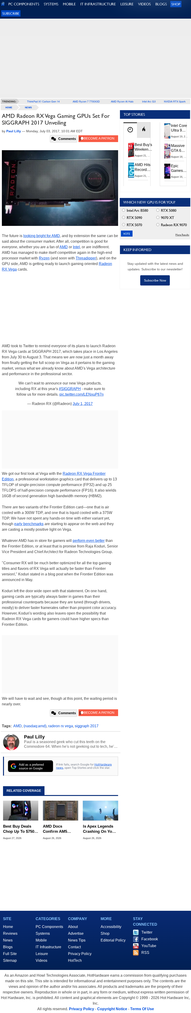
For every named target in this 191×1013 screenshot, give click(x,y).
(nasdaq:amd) (35, 726)
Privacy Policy (80, 954)
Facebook (149, 939)
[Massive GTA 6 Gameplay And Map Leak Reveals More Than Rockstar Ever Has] (167, 150)
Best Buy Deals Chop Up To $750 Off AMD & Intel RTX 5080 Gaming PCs (19, 829)
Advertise (76, 933)
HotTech (75, 960)
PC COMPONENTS (23, 4)
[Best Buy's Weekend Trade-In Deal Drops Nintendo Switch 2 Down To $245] (131, 150)
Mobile (41, 940)
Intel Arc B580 (137, 210)
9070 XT (167, 217)
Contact (74, 947)
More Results (182, 234)
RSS (145, 953)
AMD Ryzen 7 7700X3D (86, 101)
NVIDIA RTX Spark (175, 101)
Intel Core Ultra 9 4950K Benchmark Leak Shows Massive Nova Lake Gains (180, 128)
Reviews (10, 933)
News (28, 107)
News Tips (76, 940)
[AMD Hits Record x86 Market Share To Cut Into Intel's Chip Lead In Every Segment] (131, 170)
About (73, 927)
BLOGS (161, 4)
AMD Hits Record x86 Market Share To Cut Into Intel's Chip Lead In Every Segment (144, 167)
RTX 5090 (134, 217)
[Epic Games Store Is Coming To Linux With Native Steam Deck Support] (167, 171)
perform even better (89, 541)
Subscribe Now (155, 280)
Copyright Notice (112, 1009)
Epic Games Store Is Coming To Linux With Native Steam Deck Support (180, 168)
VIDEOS (144, 4)
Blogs (8, 947)
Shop (175, 4)
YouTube (148, 946)
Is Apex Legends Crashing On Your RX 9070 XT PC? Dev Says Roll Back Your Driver (99, 829)
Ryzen (44, 258)
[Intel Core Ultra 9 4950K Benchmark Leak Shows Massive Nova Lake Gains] (167, 130)
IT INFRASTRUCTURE (98, 4)
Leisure (42, 954)
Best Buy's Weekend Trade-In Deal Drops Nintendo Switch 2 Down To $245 (143, 147)
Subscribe (10, 13)
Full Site (10, 954)
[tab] (130, 130)
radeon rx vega (60, 726)
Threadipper (86, 258)
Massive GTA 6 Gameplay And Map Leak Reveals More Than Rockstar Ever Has (180, 148)
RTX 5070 (134, 225)
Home (8, 927)
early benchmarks (29, 524)
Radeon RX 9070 (173, 225)
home (8, 107)
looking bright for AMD (41, 236)
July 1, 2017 (83, 404)
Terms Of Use (142, 1009)
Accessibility (111, 927)
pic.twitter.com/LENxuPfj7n (81, 394)
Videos (41, 960)
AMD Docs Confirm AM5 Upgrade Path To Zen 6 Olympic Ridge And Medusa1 (58, 829)
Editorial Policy (113, 940)
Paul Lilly (34, 736)
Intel (76, 247)
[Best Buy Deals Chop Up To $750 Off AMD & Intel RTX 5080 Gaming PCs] (20, 811)
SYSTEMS (51, 4)
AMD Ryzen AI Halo (122, 101)
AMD (63, 247)
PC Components (49, 927)
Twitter (146, 932)
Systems (43, 933)
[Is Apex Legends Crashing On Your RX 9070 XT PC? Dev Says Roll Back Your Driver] (100, 811)
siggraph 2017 (87, 726)
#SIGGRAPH (70, 389)
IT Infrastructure (48, 947)
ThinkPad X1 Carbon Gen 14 (43, 101)
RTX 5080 (168, 210)
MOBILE (69, 4)
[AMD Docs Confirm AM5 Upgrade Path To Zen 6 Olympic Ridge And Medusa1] (60, 811)
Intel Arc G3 (149, 101)
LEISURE (126, 4)
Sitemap (10, 960)
